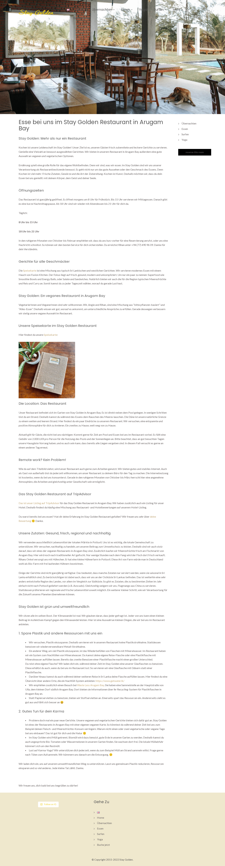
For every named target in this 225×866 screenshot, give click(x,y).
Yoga (143, 9)
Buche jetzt (81, 18)
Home (80, 9)
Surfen (159, 10)
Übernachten (102, 10)
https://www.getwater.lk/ (110, 680)
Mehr (176, 10)
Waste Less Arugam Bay (90, 685)
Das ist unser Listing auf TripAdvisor (39, 503)
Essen (125, 10)
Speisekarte (29, 270)
